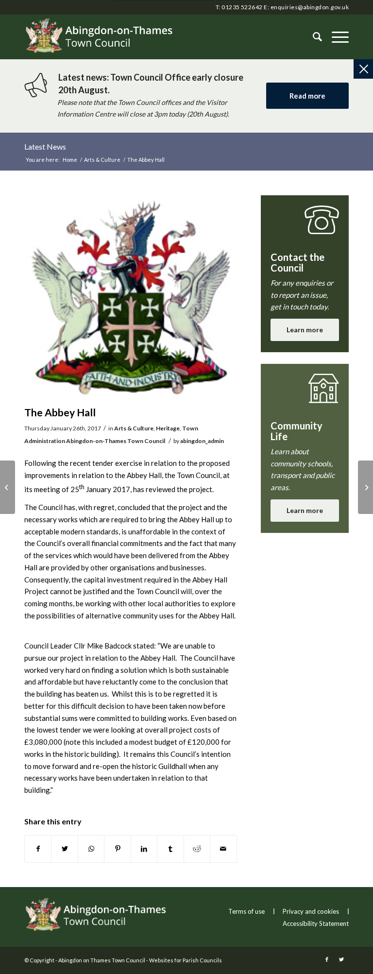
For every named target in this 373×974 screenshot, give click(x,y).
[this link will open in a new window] (38, 849)
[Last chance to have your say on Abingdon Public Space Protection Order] (7, 487)
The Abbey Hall (60, 412)
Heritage (168, 428)
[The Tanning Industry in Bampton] (365, 487)
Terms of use (246, 911)
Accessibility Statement (316, 923)
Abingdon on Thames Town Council (101, 960)
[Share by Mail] (223, 849)
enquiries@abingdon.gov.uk (310, 7)
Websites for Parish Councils (185, 960)
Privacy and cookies (311, 911)
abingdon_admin (202, 440)
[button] (335, 37)
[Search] (312, 37)
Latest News (45, 146)
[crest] (130, 298)
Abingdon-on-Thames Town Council (115, 440)
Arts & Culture (133, 428)
